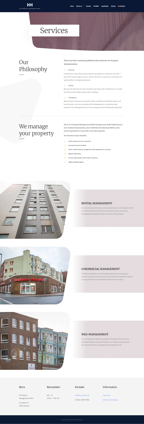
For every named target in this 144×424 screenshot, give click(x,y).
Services (88, 6)
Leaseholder (104, 6)
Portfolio (96, 6)
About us (79, 6)
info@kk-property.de (82, 395)
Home (72, 6)
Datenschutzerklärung (110, 400)
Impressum (107, 395)
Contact (113, 6)
